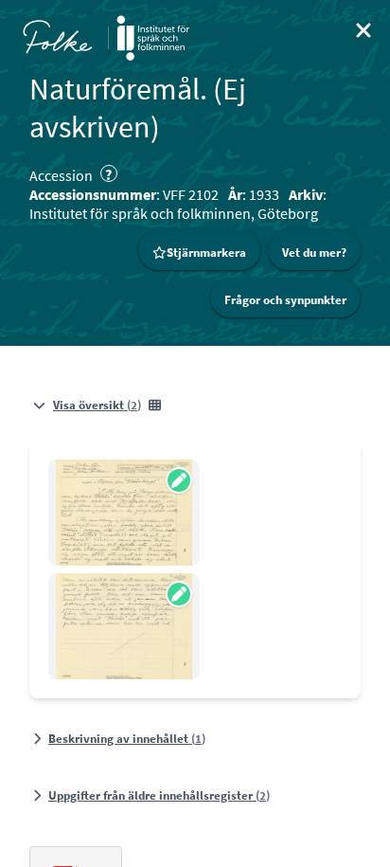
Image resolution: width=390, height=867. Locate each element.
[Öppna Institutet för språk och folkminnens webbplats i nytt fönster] (152, 38)
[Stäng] (363, 30)
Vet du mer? (314, 252)
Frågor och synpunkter (285, 300)
